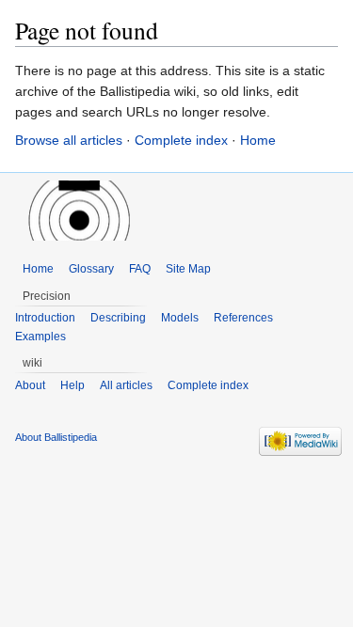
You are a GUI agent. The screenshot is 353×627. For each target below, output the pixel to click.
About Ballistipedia (56, 437)
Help (72, 385)
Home (258, 140)
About (30, 385)
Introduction (45, 317)
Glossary (91, 268)
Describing (118, 317)
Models (180, 317)
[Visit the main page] (75, 210)
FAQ (140, 268)
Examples (40, 336)
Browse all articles (68, 140)
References (243, 317)
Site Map (188, 268)
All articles (126, 385)
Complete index (181, 140)
